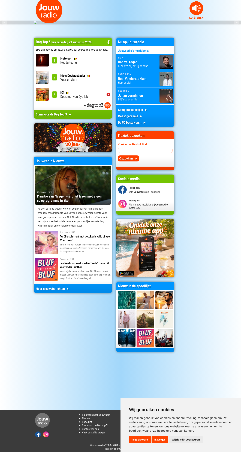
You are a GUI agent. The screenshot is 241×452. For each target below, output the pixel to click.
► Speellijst (85, 421)
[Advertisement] (193, 91)
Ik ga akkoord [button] (140, 439)
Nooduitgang (68, 60)
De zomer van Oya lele (74, 94)
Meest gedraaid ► (130, 116)
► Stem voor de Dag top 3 (92, 425)
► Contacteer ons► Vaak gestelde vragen (92, 430)
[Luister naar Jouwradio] (196, 17)
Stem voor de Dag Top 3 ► (54, 114)
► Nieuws (84, 418)
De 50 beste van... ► (132, 122)
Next (236, 22)
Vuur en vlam (72, 77)
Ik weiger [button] (159, 439)
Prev (4, 22)
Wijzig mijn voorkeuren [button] (186, 439)
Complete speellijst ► (133, 110)
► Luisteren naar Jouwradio (94, 414)
